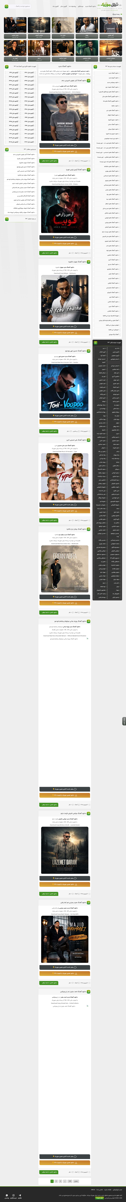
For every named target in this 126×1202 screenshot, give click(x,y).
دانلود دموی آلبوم (113, 120)
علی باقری (116, 491)
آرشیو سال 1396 (29, 126)
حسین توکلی (115, 437)
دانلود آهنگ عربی (114, 306)
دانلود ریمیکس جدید (113, 83)
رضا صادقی (102, 455)
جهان (117, 423)
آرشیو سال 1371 (13, 73)
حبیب (117, 434)
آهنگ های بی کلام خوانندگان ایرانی (109, 321)
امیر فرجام (116, 394)
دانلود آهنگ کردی (113, 278)
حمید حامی (102, 441)
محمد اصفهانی (115, 544)
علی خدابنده (102, 491)
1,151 (70, 1181)
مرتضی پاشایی (101, 551)
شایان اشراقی (115, 484)
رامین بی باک (101, 452)
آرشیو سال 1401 (13, 134)
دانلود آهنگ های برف (113, 194)
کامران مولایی (115, 516)
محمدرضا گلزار (115, 547)
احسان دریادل (115, 366)
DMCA (93, 1190)
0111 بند (117, 348)
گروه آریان (116, 519)
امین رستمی (115, 398)
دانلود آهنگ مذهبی (113, 255)
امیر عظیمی (102, 391)
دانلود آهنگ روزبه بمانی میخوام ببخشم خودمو (70, 621)
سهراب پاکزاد (101, 473)
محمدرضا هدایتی (100, 547)
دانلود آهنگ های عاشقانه (111, 167)
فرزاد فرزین (102, 512)
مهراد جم (102, 572)
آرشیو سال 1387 (13, 105)
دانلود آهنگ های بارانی (112, 190)
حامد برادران (102, 423)
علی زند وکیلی (115, 494)
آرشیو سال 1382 (29, 97)
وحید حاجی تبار (101, 594)
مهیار (61, 267)
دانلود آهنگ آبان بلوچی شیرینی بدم (74, 80)
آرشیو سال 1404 (29, 142)
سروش (117, 469)
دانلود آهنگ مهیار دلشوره (77, 262)
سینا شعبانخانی (114, 480)
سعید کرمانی (115, 473)
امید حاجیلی (102, 380)
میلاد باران (116, 579)
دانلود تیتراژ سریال (113, 129)
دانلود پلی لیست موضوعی (111, 139)
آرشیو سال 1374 (29, 81)
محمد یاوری (102, 544)
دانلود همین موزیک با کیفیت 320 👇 (63, 151)
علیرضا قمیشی (115, 505)
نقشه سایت (107, 1190)
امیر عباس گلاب (115, 391)
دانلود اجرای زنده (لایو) (112, 134)
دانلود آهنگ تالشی (113, 302)
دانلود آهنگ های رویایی (112, 223)
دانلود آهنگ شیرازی (113, 293)
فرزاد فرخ (116, 512)
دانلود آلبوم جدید (114, 78)
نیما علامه (102, 587)
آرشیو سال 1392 (29, 117)
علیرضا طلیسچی (114, 501)
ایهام (103, 401)
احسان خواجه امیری (101, 360)
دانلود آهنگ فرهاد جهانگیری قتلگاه (24, 208)
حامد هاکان (102, 426)
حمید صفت (116, 444)
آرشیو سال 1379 (13, 89)
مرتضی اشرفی (115, 551)
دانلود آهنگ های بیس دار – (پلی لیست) (107, 148)
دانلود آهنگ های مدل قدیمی (110, 236)
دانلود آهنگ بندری (113, 264)
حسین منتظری (101, 437)
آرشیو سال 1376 (29, 85)
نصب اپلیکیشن (117, 1190)
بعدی (76, 1181)
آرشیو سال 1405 (13, 142)
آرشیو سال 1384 (29, 101)
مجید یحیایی (102, 530)
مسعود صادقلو (101, 554)
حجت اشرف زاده (101, 434)
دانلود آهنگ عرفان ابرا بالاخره (76, 529)
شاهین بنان (102, 480)
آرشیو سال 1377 (13, 85)
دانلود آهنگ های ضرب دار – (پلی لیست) (107, 143)
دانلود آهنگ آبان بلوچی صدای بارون (24, 200)
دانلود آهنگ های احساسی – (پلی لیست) (107, 152)
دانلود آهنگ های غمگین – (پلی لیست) (108, 157)
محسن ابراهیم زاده (115, 535)
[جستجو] (6, 6)
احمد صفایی (115, 369)
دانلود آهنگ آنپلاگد (113, 115)
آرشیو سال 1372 (29, 77)
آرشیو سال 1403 (13, 138)
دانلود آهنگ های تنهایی (112, 218)
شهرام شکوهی (101, 487)
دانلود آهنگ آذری (113, 260)
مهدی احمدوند (115, 565)
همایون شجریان (101, 590)
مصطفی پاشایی (101, 558)
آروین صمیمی (115, 356)
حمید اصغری (115, 441)
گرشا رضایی (102, 516)
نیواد (117, 590)
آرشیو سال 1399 (13, 130)
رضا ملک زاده (115, 459)
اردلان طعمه (102, 373)
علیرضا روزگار (101, 498)
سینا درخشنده (101, 476)
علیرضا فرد (102, 501)
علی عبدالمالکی (101, 494)
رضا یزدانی (102, 459)
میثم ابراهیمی (115, 576)
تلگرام (20, 1198)
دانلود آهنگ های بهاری (112, 171)
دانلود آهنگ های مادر (112, 246)
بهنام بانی (102, 409)
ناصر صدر (116, 583)
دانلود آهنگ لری (114, 297)
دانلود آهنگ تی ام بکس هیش (25, 204)
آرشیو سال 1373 (13, 77)
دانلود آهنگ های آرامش (112, 227)
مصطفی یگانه (115, 562)
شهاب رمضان (101, 484)
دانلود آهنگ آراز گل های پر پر (26, 196)
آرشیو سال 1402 (29, 138)
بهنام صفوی (115, 412)
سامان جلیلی (102, 466)
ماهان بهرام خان (100, 523)
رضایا (117, 462)
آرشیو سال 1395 (13, 122)
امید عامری (116, 384)
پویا (104, 416)
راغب (117, 452)
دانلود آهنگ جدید (90, 6)
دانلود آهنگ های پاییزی (112, 181)
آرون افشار (102, 352)
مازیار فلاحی (102, 519)
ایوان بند (116, 405)
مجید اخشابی (115, 526)
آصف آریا (103, 356)
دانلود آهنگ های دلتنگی (112, 213)
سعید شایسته (101, 469)
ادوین (103, 369)
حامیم (103, 430)
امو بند (103, 377)
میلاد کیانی (102, 579)
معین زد (103, 562)
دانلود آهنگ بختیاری (113, 269)
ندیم (104, 583)
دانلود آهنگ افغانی (113, 311)
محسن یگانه (102, 540)
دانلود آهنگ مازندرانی (112, 288)
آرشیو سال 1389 (13, 109)
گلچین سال (63, 6)
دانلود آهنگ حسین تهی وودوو (75, 351)
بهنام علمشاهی (101, 412)
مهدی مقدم (115, 569)
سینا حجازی (116, 476)
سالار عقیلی (116, 466)
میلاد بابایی (102, 576)
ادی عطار (116, 373)
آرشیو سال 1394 (29, 122)
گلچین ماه (56, 6)
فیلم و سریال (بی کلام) (112, 325)
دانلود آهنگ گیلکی (113, 283)
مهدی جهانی (102, 565)
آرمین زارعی (116, 352)
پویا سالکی (102, 419)
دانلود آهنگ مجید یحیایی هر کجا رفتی (73, 902)
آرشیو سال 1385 (13, 101)
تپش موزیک (99, 1198)
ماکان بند (116, 523)
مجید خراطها (102, 526)
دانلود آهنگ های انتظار (112, 204)
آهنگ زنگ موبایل (114, 335)
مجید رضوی (116, 530)
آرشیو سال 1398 (29, 130)
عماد (117, 509)
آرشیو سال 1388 (29, 109)
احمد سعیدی (102, 366)
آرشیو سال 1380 (29, 93)
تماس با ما (100, 1190)
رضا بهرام (116, 455)
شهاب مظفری (115, 487)
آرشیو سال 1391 (14, 113)
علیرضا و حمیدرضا (100, 505)
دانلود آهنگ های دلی (112, 110)
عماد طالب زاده (101, 509)
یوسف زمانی (102, 597)
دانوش (103, 448)
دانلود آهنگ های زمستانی (111, 185)
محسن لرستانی (115, 540)
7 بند (104, 348)
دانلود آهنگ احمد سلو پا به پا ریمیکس (73, 992)
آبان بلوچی (63, 86)
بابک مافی (116, 409)
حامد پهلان (116, 426)
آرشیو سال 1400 (29, 134)
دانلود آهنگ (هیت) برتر (112, 87)
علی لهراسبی (115, 498)
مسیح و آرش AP (114, 558)
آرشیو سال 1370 (29, 73)
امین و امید (116, 401)
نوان (117, 587)
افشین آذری (115, 377)
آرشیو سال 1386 (29, 105)
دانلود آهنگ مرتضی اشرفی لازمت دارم (73, 813)
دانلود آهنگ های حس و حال (111, 209)
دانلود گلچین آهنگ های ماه (111, 101)
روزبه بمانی (102, 462)
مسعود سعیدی (114, 554)
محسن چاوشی (101, 534)
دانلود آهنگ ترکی (114, 274)
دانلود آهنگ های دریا (112, 199)
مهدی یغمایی (115, 572)
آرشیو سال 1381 (13, 93)
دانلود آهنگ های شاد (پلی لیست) (109, 162)
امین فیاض (102, 398)
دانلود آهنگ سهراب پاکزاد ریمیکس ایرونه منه (21, 212)
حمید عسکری (101, 444)
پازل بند (117, 416)
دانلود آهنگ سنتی (113, 125)
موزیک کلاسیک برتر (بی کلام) (111, 316)
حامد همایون (115, 430)
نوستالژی (80, 6)
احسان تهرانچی (115, 359)
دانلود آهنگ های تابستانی (111, 176)
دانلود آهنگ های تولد (112, 251)
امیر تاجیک (116, 387)
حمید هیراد (116, 448)
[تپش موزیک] (109, 6)
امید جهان (116, 380)
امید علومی (102, 384)
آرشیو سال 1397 (13, 126)
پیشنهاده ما (72, 6)
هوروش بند (116, 594)
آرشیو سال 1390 (29, 113)
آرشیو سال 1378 (29, 89)
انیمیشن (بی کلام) (113, 330)
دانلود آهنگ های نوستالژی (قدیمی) (109, 92)
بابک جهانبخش (101, 405)
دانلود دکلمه (115, 106)
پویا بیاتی (116, 419)
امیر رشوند (102, 387)
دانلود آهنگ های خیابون (112, 241)
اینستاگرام (13, 1198)
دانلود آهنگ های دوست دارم (110, 232)
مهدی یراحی (102, 569)
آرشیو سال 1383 (13, 97)
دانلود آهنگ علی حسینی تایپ (76, 440)
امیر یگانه (102, 394)
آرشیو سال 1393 (13, 117)
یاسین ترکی (116, 597)
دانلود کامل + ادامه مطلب (49, 161)
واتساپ (7, 1198)
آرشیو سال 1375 (13, 81)
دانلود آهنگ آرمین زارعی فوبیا (76, 170)
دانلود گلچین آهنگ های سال (110, 97)
